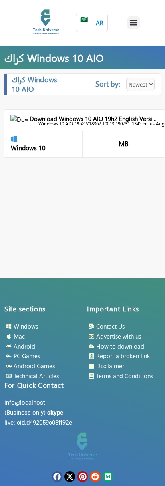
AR (91, 21)
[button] (133, 22)
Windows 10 (28, 147)
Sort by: (107, 84)
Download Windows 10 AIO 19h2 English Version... (96, 119)
